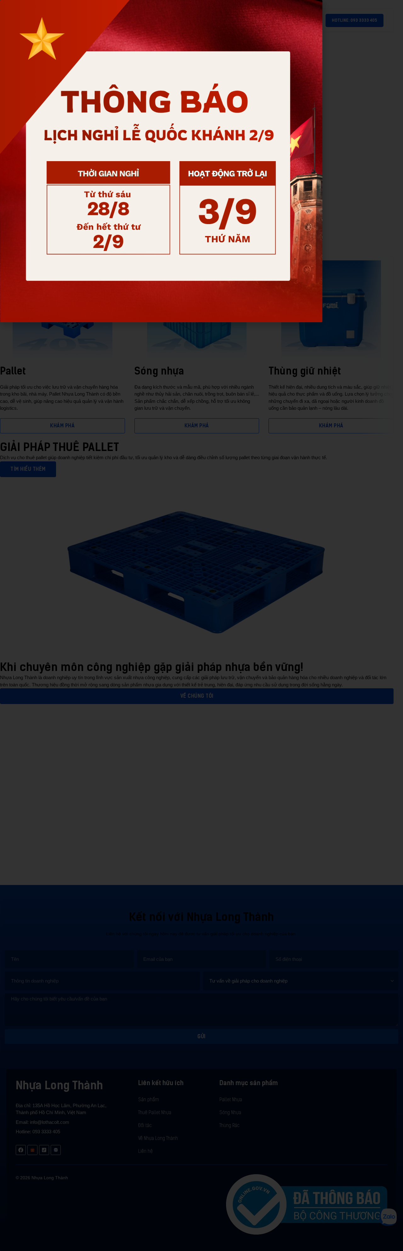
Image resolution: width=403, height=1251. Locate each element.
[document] (201, 625)
